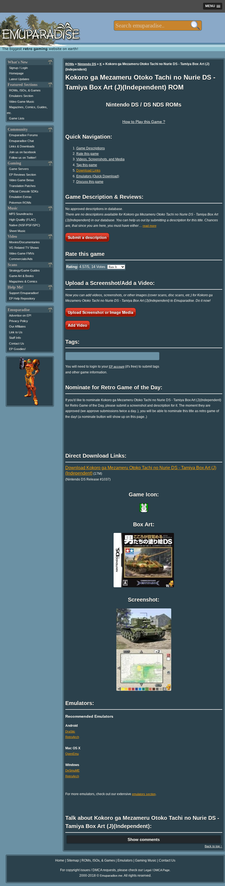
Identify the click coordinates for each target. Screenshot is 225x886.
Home (59, 860)
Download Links (88, 170)
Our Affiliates (17, 326)
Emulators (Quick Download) (97, 176)
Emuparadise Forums (23, 135)
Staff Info (15, 337)
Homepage (16, 73)
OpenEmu (72, 753)
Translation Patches (22, 186)
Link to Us (15, 332)
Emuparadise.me (111, 875)
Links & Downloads (22, 146)
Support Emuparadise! (24, 293)
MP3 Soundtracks (21, 214)
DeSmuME (72, 770)
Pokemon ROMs (20, 202)
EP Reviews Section (22, 174)
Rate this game (87, 154)
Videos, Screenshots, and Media (100, 159)
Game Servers (19, 169)
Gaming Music (145, 860)
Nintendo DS (87, 64)
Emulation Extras (20, 197)
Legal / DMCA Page (157, 870)
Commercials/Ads (21, 259)
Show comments (144, 839)
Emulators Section (21, 95)
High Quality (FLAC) (22, 219)
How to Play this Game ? (143, 121)
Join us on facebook (22, 152)
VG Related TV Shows (24, 247)
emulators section (144, 794)
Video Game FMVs (21, 253)
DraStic (70, 731)
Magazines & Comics (23, 281)
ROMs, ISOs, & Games (25, 90)
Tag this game (86, 165)
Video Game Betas (21, 180)
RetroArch (72, 737)
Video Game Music (21, 101)
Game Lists (16, 118)
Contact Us (16, 343)
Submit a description (87, 237)
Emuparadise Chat (21, 140)
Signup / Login (18, 67)
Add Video (77, 325)
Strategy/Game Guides (24, 270)
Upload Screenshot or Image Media (100, 312)
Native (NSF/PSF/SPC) (24, 225)
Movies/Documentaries (24, 242)
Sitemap (73, 860)
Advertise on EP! (20, 315)
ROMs (69, 64)
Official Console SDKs (23, 191)
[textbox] (158, 25)
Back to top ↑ (213, 846)
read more (149, 225)
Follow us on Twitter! (22, 157)
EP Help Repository (22, 298)
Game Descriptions (90, 148)
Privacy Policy (18, 321)
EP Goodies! (17, 349)
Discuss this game (89, 182)
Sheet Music (17, 231)
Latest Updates (19, 79)
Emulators (125, 860)
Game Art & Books (21, 276)
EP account (116, 366)
